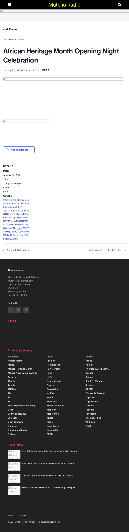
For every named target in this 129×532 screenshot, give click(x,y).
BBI (9, 393)
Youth (88, 426)
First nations (53, 365)
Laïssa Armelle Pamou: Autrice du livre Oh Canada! (48, 475)
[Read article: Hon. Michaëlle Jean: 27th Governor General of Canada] (14, 454)
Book (10, 409)
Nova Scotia (53, 426)
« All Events (10, 29)
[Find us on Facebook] (11, 310)
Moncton (51, 409)
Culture (12, 434)
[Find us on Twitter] (18, 310)
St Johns (90, 385)
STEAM (89, 389)
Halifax (50, 393)
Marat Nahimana (55, 405)
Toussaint (90, 414)
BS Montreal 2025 (17, 414)
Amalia (11, 385)
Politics (89, 365)
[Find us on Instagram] (26, 310)
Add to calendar (19, 149)
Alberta (11, 381)
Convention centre (17, 430)
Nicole (50, 422)
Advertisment (15, 360)
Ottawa (89, 356)
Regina (89, 377)
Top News (90, 397)
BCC (10, 401)
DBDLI (50, 356)
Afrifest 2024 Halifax (17, 250)
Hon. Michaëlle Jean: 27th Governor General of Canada (49, 451)
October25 (52, 430)
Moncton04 (53, 414)
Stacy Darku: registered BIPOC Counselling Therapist (48, 487)
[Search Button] (119, 4)
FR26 (49, 377)
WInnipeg (90, 422)
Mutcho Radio (64, 4)
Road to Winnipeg (94, 381)
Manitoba (52, 401)
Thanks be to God (95, 393)
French (50, 385)
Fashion (51, 360)
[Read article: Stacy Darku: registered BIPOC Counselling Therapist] (14, 490)
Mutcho (18, 522)
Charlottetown (15, 422)
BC (9, 397)
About (11, 515)
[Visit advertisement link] (64, 15)
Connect (12, 426)
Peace (88, 360)
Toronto (89, 405)
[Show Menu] (9, 4)
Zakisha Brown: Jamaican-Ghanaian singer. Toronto (48, 463)
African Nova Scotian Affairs (22, 373)
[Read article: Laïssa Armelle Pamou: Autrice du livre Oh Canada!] (14, 478)
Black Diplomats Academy (21, 405)
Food (49, 373)
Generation (52, 389)
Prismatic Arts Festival (97, 369)
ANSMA (12, 389)
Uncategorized (93, 418)
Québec (89, 373)
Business (12, 418)
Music (50, 418)
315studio (13, 356)
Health (50, 397)
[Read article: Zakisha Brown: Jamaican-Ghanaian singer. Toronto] (14, 466)
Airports (12, 377)
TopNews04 (91, 401)
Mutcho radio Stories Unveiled (106, 250)
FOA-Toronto (54, 369)
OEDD (50, 434)
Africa (11, 365)
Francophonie (54, 381)
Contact (22, 515)
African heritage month (20, 369)
